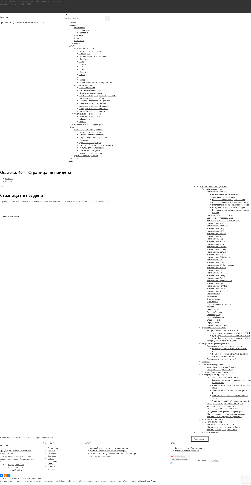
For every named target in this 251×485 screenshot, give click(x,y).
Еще (71, 161)
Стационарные (213, 320)
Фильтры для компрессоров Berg (221, 406)
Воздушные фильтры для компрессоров (225, 411)
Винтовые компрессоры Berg (220, 218)
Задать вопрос (200, 439)
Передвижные (213, 322)
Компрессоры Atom (215, 244)
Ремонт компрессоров (84, 48)
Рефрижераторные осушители (93, 137)
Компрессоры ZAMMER (217, 225)
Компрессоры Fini (215, 273)
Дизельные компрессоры (90, 93)
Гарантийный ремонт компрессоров (95, 82)
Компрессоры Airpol (215, 223)
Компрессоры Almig (215, 236)
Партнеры (78, 35)
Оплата (77, 43)
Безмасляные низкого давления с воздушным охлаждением (227, 195)
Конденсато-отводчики (89, 150)
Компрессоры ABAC (215, 231)
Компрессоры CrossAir (217, 254)
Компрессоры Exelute (216, 267)
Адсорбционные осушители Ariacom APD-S (231, 335)
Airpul (81, 61)
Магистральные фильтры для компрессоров (227, 414)
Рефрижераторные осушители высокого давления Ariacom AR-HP (230, 355)
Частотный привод (215, 317)
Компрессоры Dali (215, 259)
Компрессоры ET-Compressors (220, 265)
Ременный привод (215, 312)
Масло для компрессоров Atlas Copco (224, 427)
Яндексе (215, 460)
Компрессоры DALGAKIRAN (219, 257)
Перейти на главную (10, 216)
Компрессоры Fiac (215, 270)
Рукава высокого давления (86, 155)
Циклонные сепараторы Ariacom (221, 367)
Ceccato (82, 72)
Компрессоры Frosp (215, 228)
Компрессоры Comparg (217, 252)
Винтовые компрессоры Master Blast (223, 220)
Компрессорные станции (218, 325)
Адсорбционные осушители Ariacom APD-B (231, 333)
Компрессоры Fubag (216, 275)
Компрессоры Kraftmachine (219, 291)
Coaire (82, 80)
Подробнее (150, 481)
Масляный (211, 307)
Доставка (83, 33)
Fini (80, 77)
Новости (51, 466)
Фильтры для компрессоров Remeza (223, 408)
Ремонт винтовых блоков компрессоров (108, 450)
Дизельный (212, 296)
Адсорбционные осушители (91, 134)
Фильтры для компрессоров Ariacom (223, 377)
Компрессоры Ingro (215, 283)
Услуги (72, 46)
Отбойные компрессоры (90, 90)
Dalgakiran (84, 59)
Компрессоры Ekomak (216, 262)
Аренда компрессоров (84, 85)
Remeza (82, 64)
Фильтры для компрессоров (91, 148)
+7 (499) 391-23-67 (16, 467)
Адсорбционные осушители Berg (221, 341)
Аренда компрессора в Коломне (93, 108)
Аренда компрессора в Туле (91, 98)
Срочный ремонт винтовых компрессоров (109, 448)
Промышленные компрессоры (92, 56)
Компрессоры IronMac (217, 286)
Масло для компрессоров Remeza (222, 429)
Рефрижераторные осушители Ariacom (224, 346)
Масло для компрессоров (90, 153)
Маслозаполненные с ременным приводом (231, 205)
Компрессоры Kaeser (216, 288)
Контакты (73, 158)
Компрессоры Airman (216, 233)
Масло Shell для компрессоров (220, 424)
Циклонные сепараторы (90, 142)
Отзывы (77, 38)
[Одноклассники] (5, 475)
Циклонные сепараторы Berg (220, 369)
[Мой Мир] (8, 475)
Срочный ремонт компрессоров (88, 124)
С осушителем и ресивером (219, 304)
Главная (72, 22)
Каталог (72, 127)
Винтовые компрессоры (90, 51)
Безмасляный (213, 309)
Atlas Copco (84, 53)
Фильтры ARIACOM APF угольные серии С (230, 401)
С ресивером (212, 301)
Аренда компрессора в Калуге (92, 111)
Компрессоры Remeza (217, 191)
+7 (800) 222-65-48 (9, 6)
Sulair (81, 69)
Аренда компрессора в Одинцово (94, 106)
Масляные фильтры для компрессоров (224, 416)
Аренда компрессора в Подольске (94, 100)
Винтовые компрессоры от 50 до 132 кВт (97, 95)
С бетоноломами (87, 87)
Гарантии (52, 453)
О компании (79, 27)
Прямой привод (214, 314)
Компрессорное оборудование (88, 129)
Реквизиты (79, 40)
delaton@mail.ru (15, 470)
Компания (73, 25)
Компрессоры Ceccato (217, 246)
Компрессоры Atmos (216, 241)
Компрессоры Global (216, 278)
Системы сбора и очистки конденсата (96, 145)
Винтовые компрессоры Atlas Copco (223, 215)
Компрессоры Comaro (217, 249)
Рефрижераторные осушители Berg (223, 359)
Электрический (213, 293)
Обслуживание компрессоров (87, 114)
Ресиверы (83, 140)
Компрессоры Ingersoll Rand (219, 280)
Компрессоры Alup (215, 239)
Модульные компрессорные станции (228, 207)
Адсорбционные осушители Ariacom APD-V (231, 338)
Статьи (51, 464)
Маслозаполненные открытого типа (228, 199)
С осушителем (213, 299)
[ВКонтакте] (1, 475)
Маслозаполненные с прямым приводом (230, 202)
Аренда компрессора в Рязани (92, 103)
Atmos (82, 74)
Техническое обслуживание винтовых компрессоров (114, 453)
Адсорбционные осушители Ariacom (223, 330)
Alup (81, 66)
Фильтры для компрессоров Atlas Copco (225, 403)
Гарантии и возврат (88, 30)
